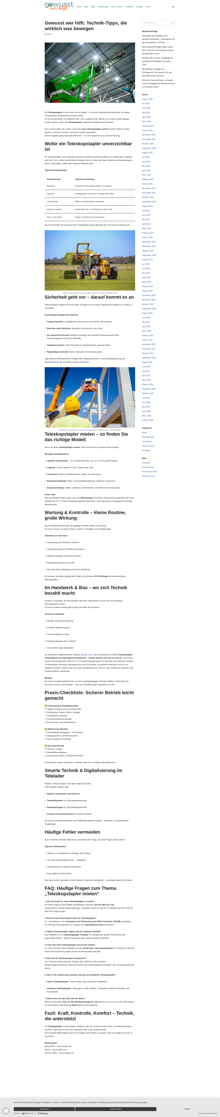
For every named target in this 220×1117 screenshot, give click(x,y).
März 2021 (146, 380)
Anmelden (146, 463)
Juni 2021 (146, 367)
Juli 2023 (146, 264)
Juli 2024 (146, 211)
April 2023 (146, 277)
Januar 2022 (147, 340)
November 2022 (148, 300)
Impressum (201, 1113)
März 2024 (146, 228)
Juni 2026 (146, 108)
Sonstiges (139, 7)
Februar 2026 (147, 126)
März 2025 (146, 175)
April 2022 (146, 326)
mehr (187, 1109)
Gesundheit (129, 7)
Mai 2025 (146, 166)
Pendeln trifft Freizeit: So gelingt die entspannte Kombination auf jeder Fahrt (157, 61)
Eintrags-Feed (148, 467)
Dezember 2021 (148, 344)
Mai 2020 (146, 407)
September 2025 (149, 148)
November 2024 (148, 193)
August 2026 (147, 99)
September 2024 (149, 202)
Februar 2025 (147, 179)
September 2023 (149, 255)
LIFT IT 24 (88, 655)
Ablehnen (44, 1109)
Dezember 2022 (148, 295)
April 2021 (146, 376)
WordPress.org (148, 476)
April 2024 (146, 224)
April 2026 (146, 117)
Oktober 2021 (148, 353)
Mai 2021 (146, 371)
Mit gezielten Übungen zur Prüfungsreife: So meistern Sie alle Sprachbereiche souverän (157, 72)
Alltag (93, 7)
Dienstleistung (103, 7)
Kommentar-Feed (149, 472)
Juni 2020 (146, 402)
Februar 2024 (147, 233)
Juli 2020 (146, 398)
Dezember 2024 (148, 188)
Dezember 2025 (148, 135)
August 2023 (147, 260)
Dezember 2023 (148, 242)
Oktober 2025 (148, 144)
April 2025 (146, 170)
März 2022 (146, 331)
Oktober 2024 (148, 197)
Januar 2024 (147, 237)
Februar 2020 (147, 420)
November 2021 (148, 349)
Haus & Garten (116, 7)
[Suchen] (173, 7)
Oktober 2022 (148, 304)
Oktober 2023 (148, 251)
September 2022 (149, 309)
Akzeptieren (116, 1109)
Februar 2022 (147, 335)
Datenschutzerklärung (212, 1113)
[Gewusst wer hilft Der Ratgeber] (59, 6)
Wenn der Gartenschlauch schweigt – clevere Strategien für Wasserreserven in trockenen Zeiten (158, 83)
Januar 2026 (147, 130)
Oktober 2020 (148, 393)
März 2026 (146, 121)
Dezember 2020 (148, 389)
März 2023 (146, 282)
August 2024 (147, 206)
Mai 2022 (146, 322)
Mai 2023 (146, 273)
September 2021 (149, 358)
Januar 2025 (147, 184)
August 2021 (147, 362)
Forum (148, 7)
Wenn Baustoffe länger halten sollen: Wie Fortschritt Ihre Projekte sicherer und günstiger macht (158, 50)
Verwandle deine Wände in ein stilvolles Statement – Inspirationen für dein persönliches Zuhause (158, 39)
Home (79, 7)
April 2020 (146, 411)
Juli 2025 (146, 157)
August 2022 (147, 313)
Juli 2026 (146, 103)
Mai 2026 (146, 112)
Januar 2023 (147, 291)
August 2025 (147, 153)
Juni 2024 (146, 215)
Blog (86, 7)
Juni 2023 (146, 268)
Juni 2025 (146, 162)
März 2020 (146, 416)
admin (50, 34)
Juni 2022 (146, 318)
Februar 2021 (147, 384)
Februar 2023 (147, 286)
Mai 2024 (146, 219)
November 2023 (148, 246)
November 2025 (148, 139)
